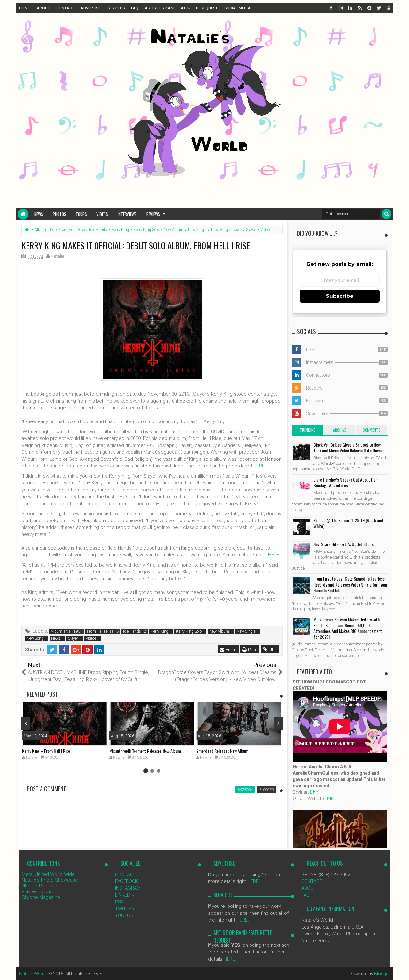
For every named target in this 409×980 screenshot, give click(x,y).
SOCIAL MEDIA (237, 8)
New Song (35, 638)
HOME (24, 8)
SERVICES (116, 8)
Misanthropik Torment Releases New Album (145, 750)
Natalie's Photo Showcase (50, 880)
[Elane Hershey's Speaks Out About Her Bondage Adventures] (301, 486)
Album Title (60, 631)
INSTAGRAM (128, 888)
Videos (102, 214)
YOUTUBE (125, 915)
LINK (314, 792)
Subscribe (339, 296)
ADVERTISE (91, 8)
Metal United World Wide (48, 874)
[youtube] (388, 8)
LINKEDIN (125, 895)
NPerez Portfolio (39, 886)
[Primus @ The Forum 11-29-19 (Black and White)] (301, 527)
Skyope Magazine (41, 897)
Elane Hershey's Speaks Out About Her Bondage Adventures (345, 482)
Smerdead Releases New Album (222, 750)
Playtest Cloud (37, 891)
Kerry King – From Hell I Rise (46, 750)
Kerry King (159, 631)
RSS (119, 902)
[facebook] (331, 8)
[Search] (386, 214)
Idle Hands (132, 631)
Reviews (153, 214)
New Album (219, 631)
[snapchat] (369, 8)
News (38, 214)
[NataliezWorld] (23, 214)
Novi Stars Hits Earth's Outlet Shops (343, 544)
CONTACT (65, 8)
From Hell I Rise (100, 631)
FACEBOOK (126, 881)
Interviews (127, 214)
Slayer (73, 638)
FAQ (134, 8)
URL (272, 649)
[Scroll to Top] (401, 968)
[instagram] (340, 8)
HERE (259, 466)
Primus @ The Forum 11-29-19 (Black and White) (348, 523)
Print (252, 649)
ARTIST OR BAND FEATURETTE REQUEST (181, 8)
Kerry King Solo (189, 631)
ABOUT (43, 8)
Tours (81, 214)
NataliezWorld (33, 973)
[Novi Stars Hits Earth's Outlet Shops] (301, 551)
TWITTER (124, 909)
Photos (59, 214)
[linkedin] (350, 8)
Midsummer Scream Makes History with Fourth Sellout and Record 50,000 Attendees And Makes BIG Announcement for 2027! (347, 628)
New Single (246, 631)
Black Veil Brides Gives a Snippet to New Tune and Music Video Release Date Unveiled (350, 447)
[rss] (359, 8)
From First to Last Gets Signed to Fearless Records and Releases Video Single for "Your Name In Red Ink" (350, 584)
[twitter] (378, 8)
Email (230, 649)
